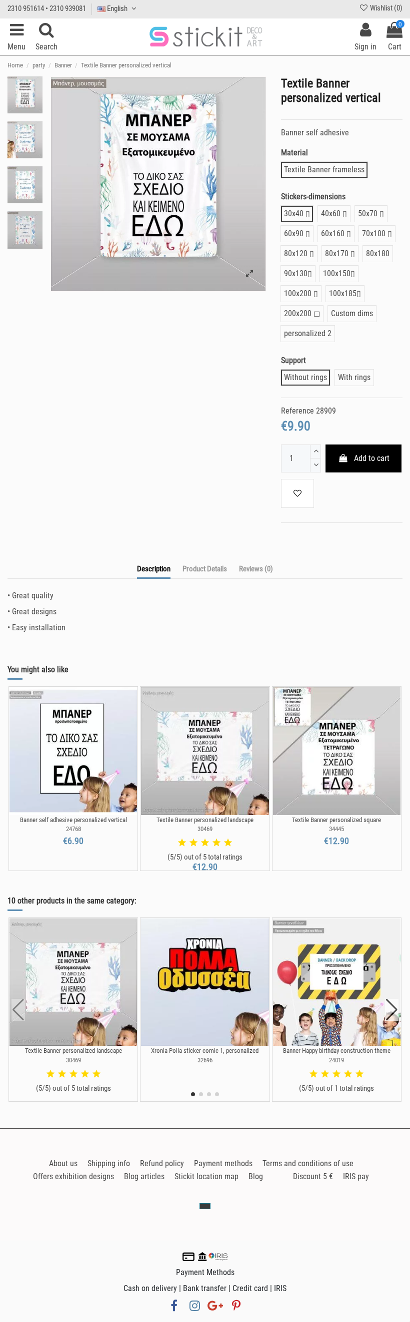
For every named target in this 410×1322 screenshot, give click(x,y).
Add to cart (372, 458)
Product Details (204, 568)
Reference (297, 411)
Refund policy (162, 1163)
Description (153, 568)
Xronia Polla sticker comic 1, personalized (204, 1050)
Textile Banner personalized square (336, 820)
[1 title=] (182, 843)
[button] (193, 1094)
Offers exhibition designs (73, 1176)
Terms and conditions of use (308, 1163)
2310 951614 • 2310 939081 (47, 8)
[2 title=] (193, 843)
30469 (205, 829)
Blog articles (144, 1176)
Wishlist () (385, 7)
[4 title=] (217, 843)
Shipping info (109, 1163)
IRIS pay (356, 1176)
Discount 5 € (313, 1176)
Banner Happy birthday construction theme (336, 1050)
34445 (336, 829)
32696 (205, 1060)
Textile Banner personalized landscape (205, 820)
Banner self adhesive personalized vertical (73, 820)
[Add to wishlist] (297, 493)
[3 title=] (205, 843)
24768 (73, 829)
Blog (255, 1176)
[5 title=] (228, 843)
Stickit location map (206, 1176)
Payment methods (223, 1163)
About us (63, 1163)
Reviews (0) (256, 568)
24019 (336, 1060)
